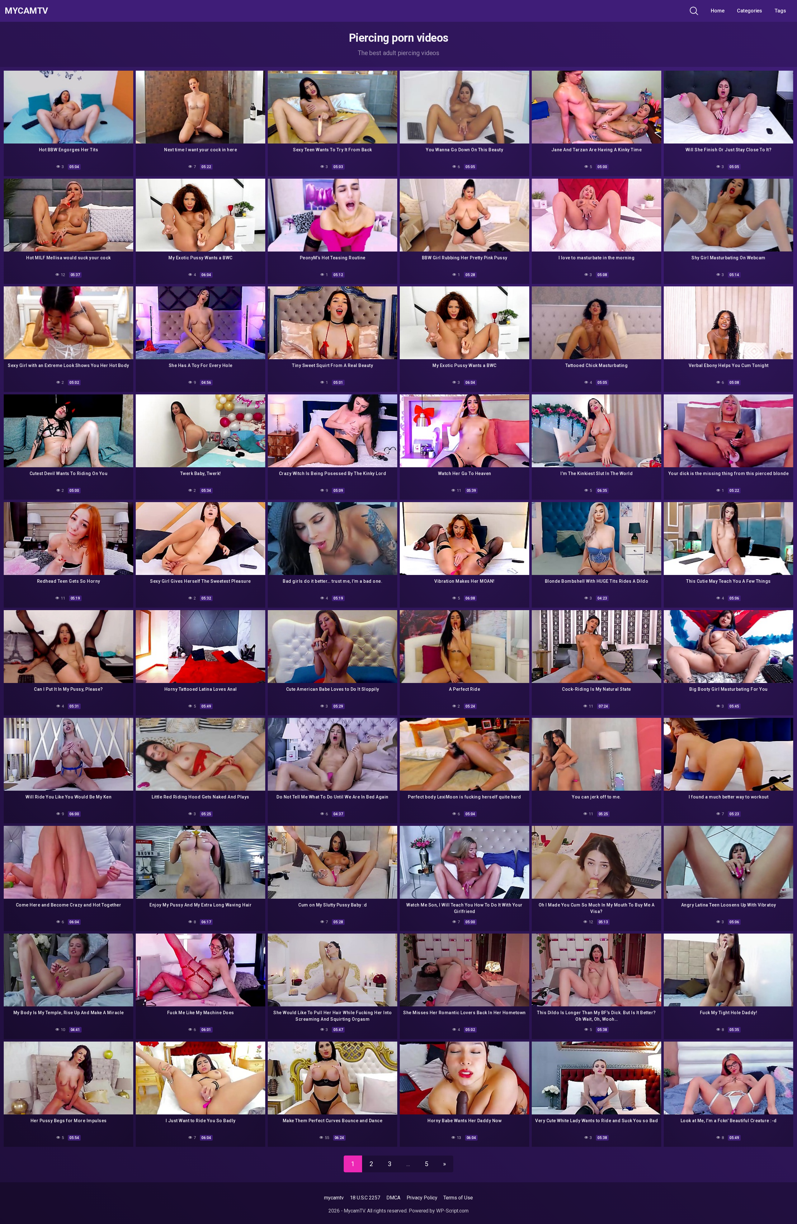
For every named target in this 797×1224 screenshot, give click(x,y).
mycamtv (333, 1198)
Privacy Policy (422, 1198)
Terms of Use (458, 1198)
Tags (780, 11)
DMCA (393, 1198)
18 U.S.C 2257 (365, 1198)
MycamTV (26, 10)
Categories (749, 11)
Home (717, 11)
